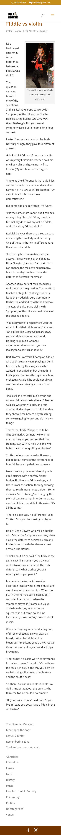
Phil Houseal (15, 30)
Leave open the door (18, 730)
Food (9, 774)
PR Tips (10, 803)
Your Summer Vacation (19, 724)
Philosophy (12, 797)
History (10, 780)
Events (10, 768)
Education (12, 762)
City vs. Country (15, 736)
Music (43, 30)
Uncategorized (14, 809)
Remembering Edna (17, 741)
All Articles (12, 756)
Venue (10, 814)
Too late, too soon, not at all (22, 747)
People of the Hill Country (21, 791)
